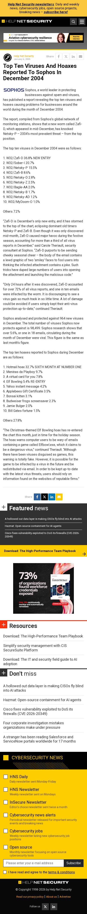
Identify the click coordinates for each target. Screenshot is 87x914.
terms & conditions (61, 872)
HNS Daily (19, 776)
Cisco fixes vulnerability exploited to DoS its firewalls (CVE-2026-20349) (38, 711)
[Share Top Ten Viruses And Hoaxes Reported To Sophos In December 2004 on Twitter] (66, 56)
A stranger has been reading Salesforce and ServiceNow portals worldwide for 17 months (39, 739)
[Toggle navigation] (82, 21)
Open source (21, 847)
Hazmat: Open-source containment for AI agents (33, 525)
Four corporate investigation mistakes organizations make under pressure (33, 725)
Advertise (65, 896)
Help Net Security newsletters (31, 4)
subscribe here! (56, 12)
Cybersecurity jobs (26, 831)
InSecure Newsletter (28, 802)
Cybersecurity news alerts (33, 815)
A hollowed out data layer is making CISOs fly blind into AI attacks (43, 518)
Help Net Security (24, 56)
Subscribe (73, 863)
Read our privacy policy (30, 896)
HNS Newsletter (24, 789)
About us (51, 896)
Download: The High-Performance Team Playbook (40, 551)
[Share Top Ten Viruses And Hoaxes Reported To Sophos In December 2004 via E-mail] (80, 56)
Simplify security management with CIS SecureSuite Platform (35, 647)
